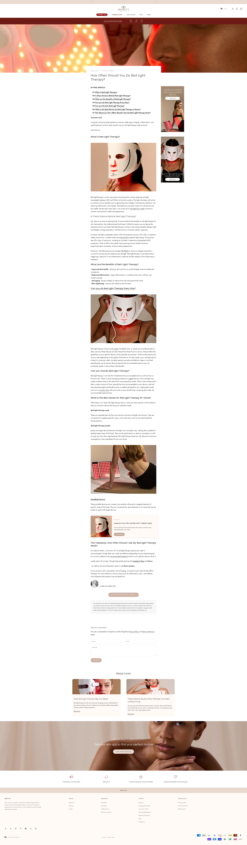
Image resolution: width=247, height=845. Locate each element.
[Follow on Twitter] (11, 829)
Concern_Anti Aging (107, 70)
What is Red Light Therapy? (106, 92)
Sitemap (71, 806)
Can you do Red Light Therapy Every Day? (112, 102)
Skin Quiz (104, 806)
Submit (96, 660)
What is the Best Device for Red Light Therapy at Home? (117, 109)
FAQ (140, 819)
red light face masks (137, 208)
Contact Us (142, 822)
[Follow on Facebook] (6, 829)
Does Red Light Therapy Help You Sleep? (91, 699)
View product (119, 534)
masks (116, 349)
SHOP (141, 15)
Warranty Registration (145, 812)
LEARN (149, 15)
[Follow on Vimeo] (36, 829)
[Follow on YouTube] (26, 829)
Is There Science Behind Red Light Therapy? (113, 95)
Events (70, 809)
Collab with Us (105, 809)
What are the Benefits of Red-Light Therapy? (113, 99)
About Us (71, 803)
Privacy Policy (134, 631)
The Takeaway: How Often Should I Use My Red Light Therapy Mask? (123, 112)
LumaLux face (104, 390)
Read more (77, 711)
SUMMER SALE (102, 15)
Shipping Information (145, 806)
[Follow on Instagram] (16, 829)
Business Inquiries (106, 812)
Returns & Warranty (144, 815)
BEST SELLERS (131, 15)
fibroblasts (125, 251)
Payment (141, 803)
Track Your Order (143, 809)
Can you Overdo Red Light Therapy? (110, 106)
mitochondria (124, 237)
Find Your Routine (123, 752)
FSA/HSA (104, 803)
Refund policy (182, 809)
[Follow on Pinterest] (21, 829)
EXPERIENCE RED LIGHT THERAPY (123, 595)
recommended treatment (119, 556)
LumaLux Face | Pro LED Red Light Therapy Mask (133, 523)
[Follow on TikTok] (31, 829)
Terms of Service (148, 631)
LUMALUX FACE (117, 15)
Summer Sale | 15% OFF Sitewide (124, 2)
